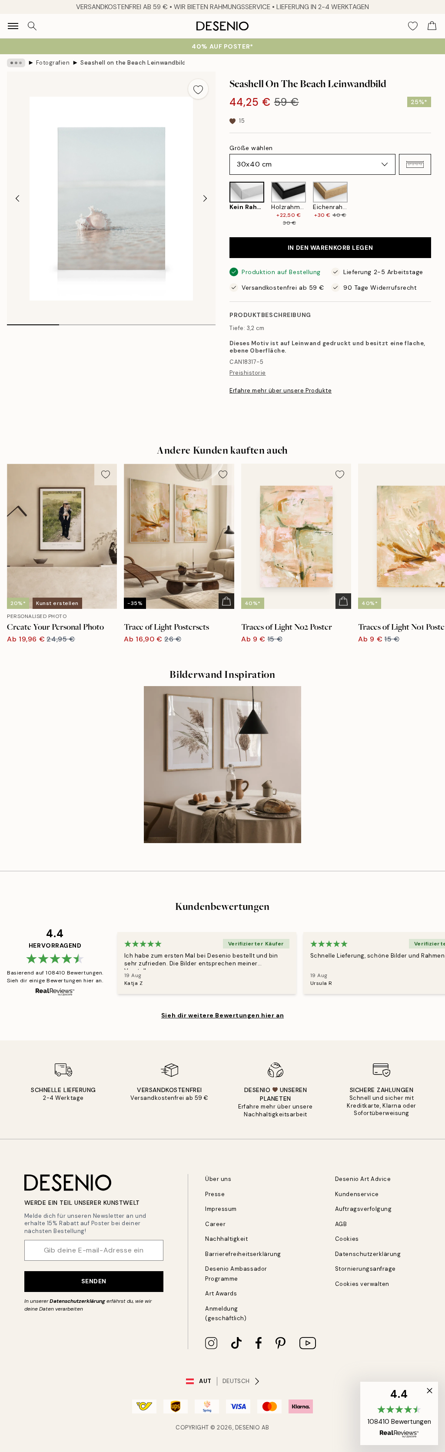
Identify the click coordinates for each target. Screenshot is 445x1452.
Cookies (347, 1239)
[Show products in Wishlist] (412, 26)
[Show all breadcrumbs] (16, 63)
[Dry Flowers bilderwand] (222, 764)
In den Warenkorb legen (330, 248)
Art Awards (221, 1293)
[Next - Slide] (205, 199)
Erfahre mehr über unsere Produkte (280, 390)
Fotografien (53, 62)
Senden (93, 1281)
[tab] (33, 321)
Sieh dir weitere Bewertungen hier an (222, 1015)
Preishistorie (247, 372)
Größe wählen (251, 148)
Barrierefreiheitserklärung (243, 1254)
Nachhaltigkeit (226, 1239)
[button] (415, 164)
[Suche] (32, 26)
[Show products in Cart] (432, 26)
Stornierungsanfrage (365, 1268)
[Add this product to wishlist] (198, 88)
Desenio (247, 1427)
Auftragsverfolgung (363, 1209)
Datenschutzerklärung (77, 1301)
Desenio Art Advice (363, 1179)
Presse (215, 1194)
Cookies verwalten (362, 1284)
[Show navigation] (13, 26)
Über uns (218, 1179)
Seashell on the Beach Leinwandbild (132, 62)
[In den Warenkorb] (226, 601)
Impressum (221, 1209)
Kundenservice (357, 1194)
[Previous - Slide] (17, 199)
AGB (341, 1224)
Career (215, 1224)
